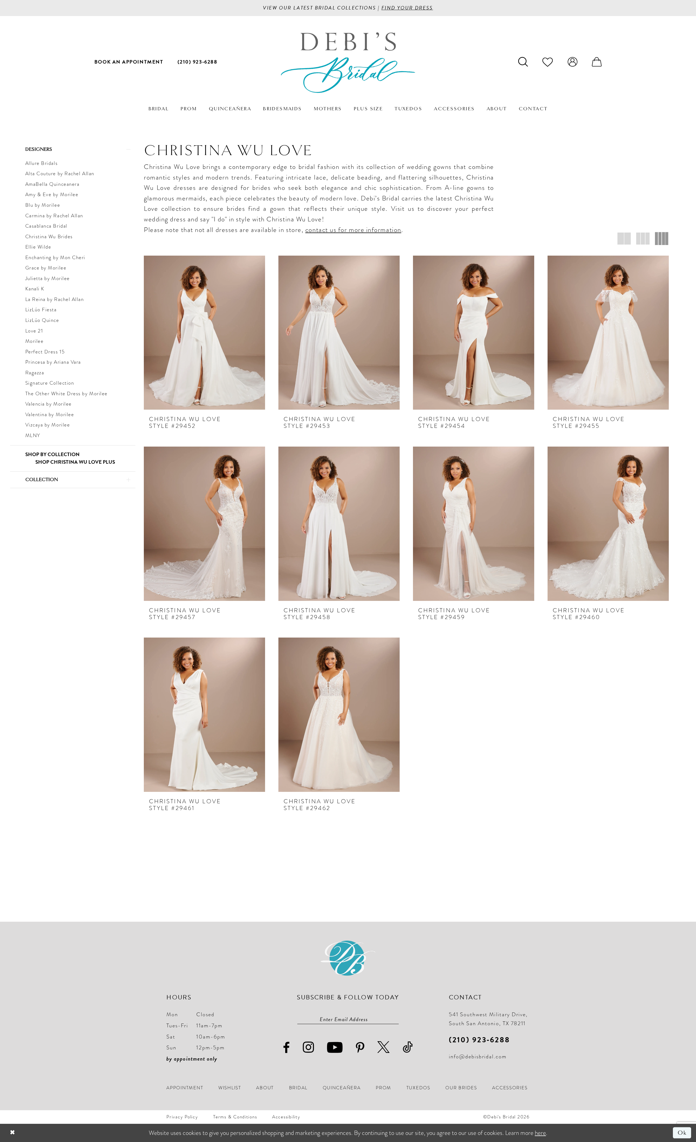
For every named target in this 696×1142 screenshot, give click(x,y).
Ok (682, 1133)
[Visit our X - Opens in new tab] (383, 1047)
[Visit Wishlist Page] (547, 61)
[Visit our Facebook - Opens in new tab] (286, 1048)
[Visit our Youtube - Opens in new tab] (335, 1047)
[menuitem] (128, 61)
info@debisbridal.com (478, 1056)
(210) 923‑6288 (479, 1039)
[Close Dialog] (12, 1132)
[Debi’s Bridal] (348, 62)
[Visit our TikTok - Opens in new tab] (408, 1047)
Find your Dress (407, 8)
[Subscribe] (395, 1019)
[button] (572, 61)
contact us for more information (353, 229)
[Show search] (523, 61)
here (540, 1132)
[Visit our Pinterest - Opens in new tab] (360, 1048)
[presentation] (204, 333)
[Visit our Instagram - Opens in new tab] (309, 1047)
